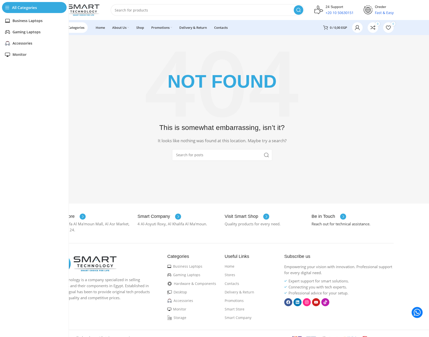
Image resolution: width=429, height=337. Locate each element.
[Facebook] (288, 302)
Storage (180, 317)
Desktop (180, 292)
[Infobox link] (159, 217)
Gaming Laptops (186, 274)
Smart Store (234, 309)
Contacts (232, 283)
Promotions (234, 300)
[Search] (298, 10)
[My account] (357, 28)
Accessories (183, 300)
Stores (230, 274)
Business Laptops (187, 266)
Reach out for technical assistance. (341, 223)
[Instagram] (307, 302)
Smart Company (238, 317)
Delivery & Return (239, 292)
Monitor (179, 309)
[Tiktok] (325, 302)
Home (229, 266)
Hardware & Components (195, 283)
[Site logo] (76, 9)
